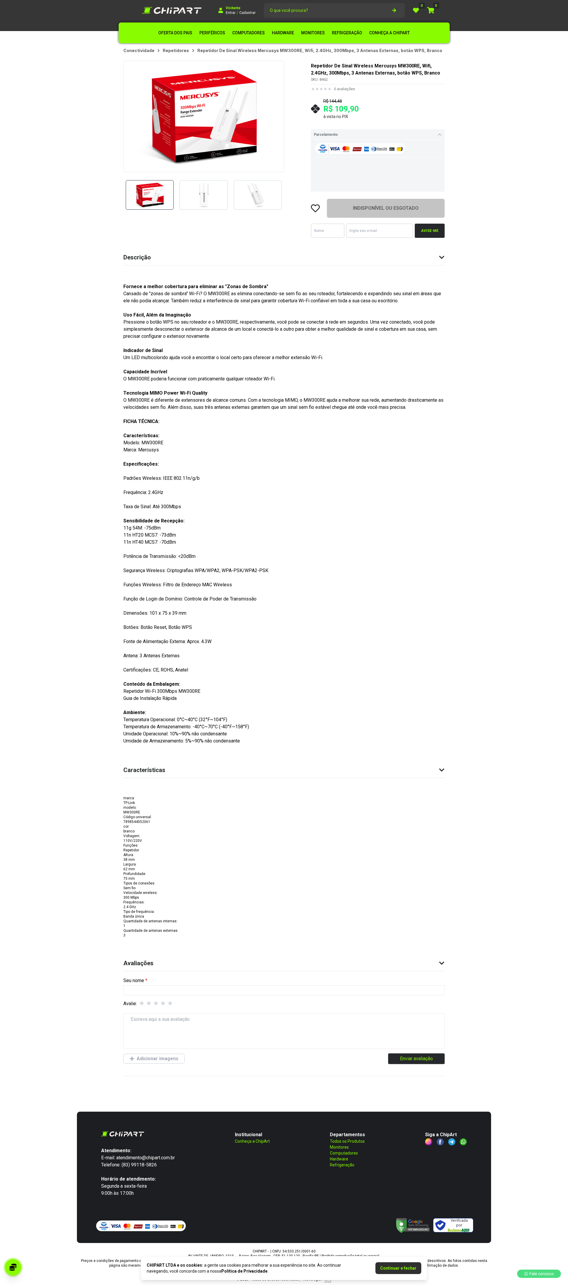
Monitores (339, 1147)
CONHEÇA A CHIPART (389, 32)
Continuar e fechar (398, 1268)
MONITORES (313, 32)
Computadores (344, 1153)
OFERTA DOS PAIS (175, 32)
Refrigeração (342, 1165)
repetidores (176, 50)
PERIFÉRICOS (212, 32)
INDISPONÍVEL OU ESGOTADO (386, 208)
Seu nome (133, 980)
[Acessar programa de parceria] (13, 1267)
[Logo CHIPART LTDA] (171, 10)
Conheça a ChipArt (252, 1141)
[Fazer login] (220, 10)
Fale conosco (542, 1273)
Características (144, 770)
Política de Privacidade (244, 1271)
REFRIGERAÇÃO (347, 32)
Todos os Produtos (347, 1141)
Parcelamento (326, 135)
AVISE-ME (429, 231)
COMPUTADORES (248, 32)
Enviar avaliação (416, 1058)
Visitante (233, 8)
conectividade (138, 50)
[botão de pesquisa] (394, 10)
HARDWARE (283, 32)
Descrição (137, 257)
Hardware (339, 1159)
